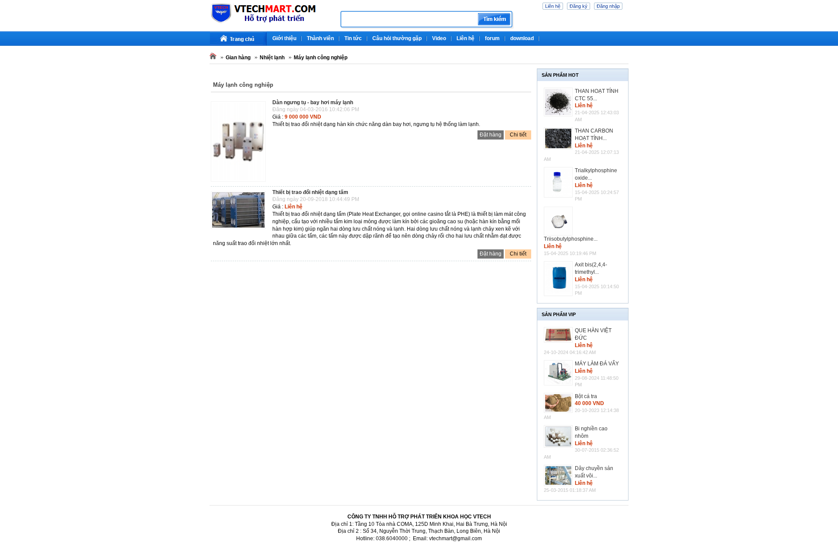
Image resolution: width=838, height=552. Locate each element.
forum (492, 38)
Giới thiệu (284, 38)
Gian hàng (238, 58)
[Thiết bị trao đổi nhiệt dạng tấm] (240, 229)
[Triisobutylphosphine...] (559, 221)
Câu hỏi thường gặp (397, 38)
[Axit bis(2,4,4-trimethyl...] (559, 278)
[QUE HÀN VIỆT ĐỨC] (559, 335)
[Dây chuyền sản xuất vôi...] (559, 475)
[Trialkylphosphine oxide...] (559, 182)
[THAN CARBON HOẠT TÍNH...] (559, 138)
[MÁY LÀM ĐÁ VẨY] (559, 372)
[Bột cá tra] (559, 403)
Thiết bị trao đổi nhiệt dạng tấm (310, 192)
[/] (272, 21)
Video (439, 38)
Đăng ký (578, 6)
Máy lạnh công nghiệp (320, 58)
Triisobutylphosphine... (571, 239)
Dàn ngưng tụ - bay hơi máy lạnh (312, 102)
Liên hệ (552, 6)
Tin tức (353, 38)
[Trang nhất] (238, 38)
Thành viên (320, 38)
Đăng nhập (608, 6)
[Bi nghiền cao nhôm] (559, 436)
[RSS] (627, 35)
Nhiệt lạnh (272, 58)
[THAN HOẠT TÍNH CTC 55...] (559, 102)
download (522, 38)
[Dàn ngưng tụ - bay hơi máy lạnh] (240, 182)
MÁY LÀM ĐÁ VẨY (597, 364)
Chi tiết (518, 135)
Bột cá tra (586, 396)
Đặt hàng (490, 135)
